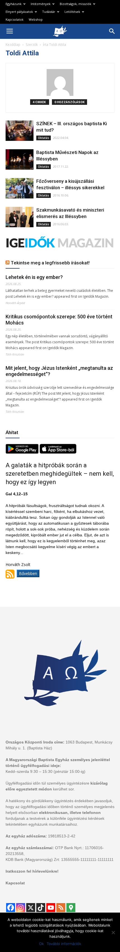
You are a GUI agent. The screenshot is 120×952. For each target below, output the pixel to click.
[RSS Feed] (60, 907)
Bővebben (28, 573)
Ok (41, 943)
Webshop (36, 19)
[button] (112, 31)
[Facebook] (10, 907)
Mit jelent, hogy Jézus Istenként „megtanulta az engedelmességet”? (59, 371)
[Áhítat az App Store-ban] (58, 452)
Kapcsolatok (14, 19)
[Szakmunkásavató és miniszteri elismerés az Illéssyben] (19, 217)
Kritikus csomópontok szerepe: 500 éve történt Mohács (59, 320)
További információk (64, 943)
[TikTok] (40, 907)
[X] (30, 907)
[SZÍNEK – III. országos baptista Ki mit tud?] (19, 130)
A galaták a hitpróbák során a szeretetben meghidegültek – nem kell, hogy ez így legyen (60, 474)
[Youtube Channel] (50, 907)
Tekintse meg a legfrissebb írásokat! (50, 263)
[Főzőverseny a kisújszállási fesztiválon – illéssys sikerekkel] (19, 188)
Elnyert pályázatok (19, 12)
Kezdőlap (13, 44)
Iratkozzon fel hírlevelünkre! (32, 871)
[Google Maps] (70, 907)
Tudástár (48, 12)
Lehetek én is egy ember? (34, 277)
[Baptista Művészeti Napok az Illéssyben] (19, 159)
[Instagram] (20, 907)
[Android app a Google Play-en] (23, 452)
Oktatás (43, 138)
